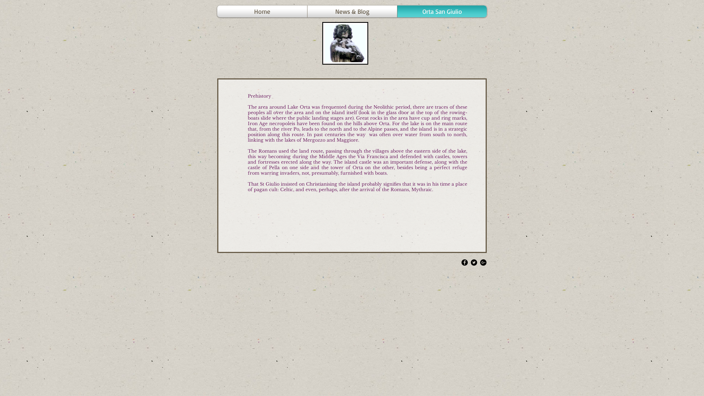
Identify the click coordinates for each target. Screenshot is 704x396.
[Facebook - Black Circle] (464, 262)
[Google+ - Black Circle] (483, 262)
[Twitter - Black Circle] (474, 262)
